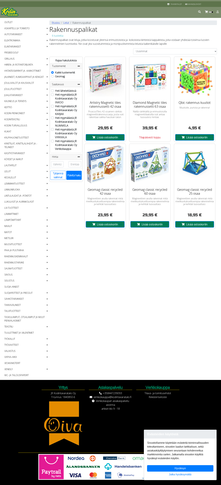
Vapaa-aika (10, 356)
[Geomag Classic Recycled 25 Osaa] (194, 164)
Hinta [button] (55, 156)
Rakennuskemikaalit (16, 256)
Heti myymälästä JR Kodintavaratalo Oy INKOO (66, 98)
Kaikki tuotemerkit (65, 72)
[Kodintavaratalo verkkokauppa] (10, 12)
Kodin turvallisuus (15, 125)
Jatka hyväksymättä (180, 474)
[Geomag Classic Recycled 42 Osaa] (105, 164)
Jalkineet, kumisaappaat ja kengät (24, 76)
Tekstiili (8, 326)
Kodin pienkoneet (14, 113)
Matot (8, 232)
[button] (199, 12)
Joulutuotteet (13, 89)
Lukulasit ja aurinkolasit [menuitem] (19, 201)
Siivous (8, 274)
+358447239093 (112, 393)
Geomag (60, 76)
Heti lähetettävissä (65, 90)
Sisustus (9, 280)
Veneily (8, 369)
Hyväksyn (180, 468)
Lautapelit (10, 165)
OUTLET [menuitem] (8, 22)
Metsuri (8, 238)
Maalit (8, 226)
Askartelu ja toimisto (17, 28)
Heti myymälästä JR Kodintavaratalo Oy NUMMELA (66, 121)
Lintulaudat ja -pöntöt (18, 195)
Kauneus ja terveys (15, 101)
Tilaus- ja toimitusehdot (157, 393)
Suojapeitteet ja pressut (18, 292)
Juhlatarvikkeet (13, 95)
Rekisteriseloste (158, 397)
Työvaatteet (11, 344)
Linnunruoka (12, 189)
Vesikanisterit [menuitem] (12, 363)
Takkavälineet (12, 304)
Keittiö (8, 107)
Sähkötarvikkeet (14, 298)
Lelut (7, 171)
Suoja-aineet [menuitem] (11, 286)
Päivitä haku (74, 175)
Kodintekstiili (12, 119)
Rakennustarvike (14, 262)
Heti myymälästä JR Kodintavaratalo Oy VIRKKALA (66, 133)
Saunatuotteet (13, 268)
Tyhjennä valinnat (58, 175)
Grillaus (9, 58)
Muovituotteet (13, 244)
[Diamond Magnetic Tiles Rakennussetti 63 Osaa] (150, 77)
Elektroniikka (12, 40)
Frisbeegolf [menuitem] (11, 52)
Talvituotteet (12, 310)
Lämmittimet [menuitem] (11, 213)
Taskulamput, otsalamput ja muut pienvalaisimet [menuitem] (24, 319)
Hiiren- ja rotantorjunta (18, 64)
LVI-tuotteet (11, 207)
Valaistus (10, 350)
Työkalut (9, 338)
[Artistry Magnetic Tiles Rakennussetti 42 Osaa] (105, 77)
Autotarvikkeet (13, 34)
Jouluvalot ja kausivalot (19, 82)
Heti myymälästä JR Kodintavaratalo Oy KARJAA (66, 110)
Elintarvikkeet (12, 46)
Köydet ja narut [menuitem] (13, 159)
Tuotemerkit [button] (59, 66)
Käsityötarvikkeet (14, 153)
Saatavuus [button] (58, 84)
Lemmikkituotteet (14, 183)
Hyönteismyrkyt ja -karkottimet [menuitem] (22, 70)
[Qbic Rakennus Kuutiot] (194, 77)
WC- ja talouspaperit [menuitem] (16, 375)
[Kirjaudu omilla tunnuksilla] (218, 12)
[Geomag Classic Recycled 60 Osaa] (150, 164)
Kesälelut (10, 177)
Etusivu (56, 23)
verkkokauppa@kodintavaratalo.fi (112, 397)
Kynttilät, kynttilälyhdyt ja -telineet (20, 145)
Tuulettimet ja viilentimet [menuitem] (19, 332)
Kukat (7, 131)
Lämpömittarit (12, 219)
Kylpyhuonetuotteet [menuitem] (16, 137)
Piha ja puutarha (14, 250)
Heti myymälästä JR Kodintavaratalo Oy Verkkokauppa (66, 145)
